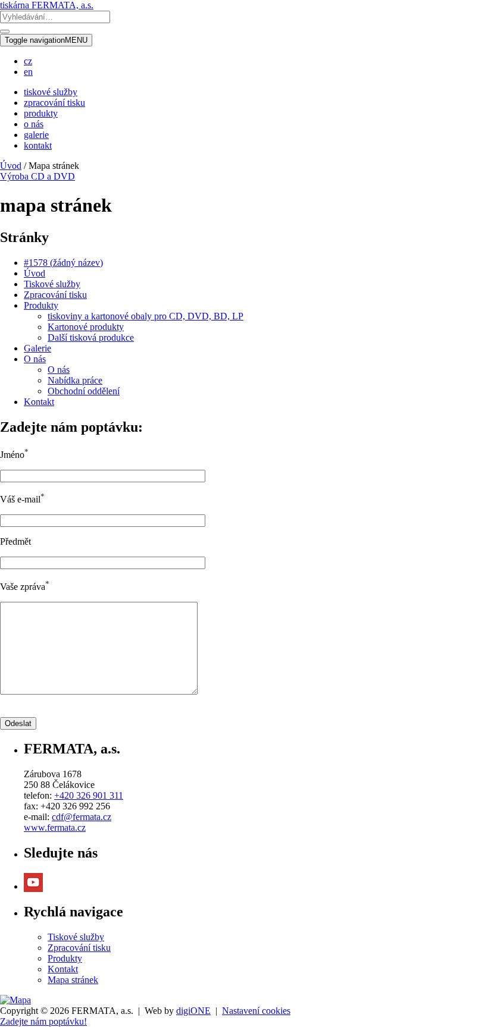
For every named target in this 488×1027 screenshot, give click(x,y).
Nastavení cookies (256, 1011)
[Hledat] (5, 31)
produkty (41, 113)
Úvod (10, 166)
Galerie (37, 348)
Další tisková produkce (91, 337)
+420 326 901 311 (88, 795)
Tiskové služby (52, 284)
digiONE (193, 1011)
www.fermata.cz (55, 827)
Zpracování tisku (55, 295)
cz (28, 61)
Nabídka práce (75, 380)
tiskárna (46, 5)
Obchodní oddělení (84, 391)
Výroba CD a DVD (37, 176)
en (28, 72)
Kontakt (39, 402)
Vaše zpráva (24, 587)
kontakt (38, 145)
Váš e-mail (22, 499)
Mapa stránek (73, 980)
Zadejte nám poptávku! (43, 1021)
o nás (33, 124)
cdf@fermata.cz (81, 817)
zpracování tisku (54, 103)
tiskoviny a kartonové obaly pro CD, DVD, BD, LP (145, 316)
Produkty (41, 305)
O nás (35, 359)
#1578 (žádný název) (63, 262)
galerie (36, 135)
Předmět (15, 541)
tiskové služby (50, 92)
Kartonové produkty (86, 327)
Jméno (14, 455)
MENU (46, 40)
